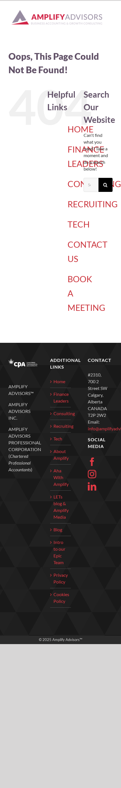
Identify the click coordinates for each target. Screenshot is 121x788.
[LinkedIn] (92, 486)
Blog (57, 529)
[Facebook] (92, 462)
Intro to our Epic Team (59, 552)
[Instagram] (92, 474)
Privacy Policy (60, 578)
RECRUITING (93, 204)
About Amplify (60, 455)
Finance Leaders (60, 397)
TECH (79, 224)
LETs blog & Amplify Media (60, 507)
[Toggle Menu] (109, 17)
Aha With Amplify (60, 477)
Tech (57, 438)
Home (59, 381)
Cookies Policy (60, 598)
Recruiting (60, 426)
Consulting (60, 413)
